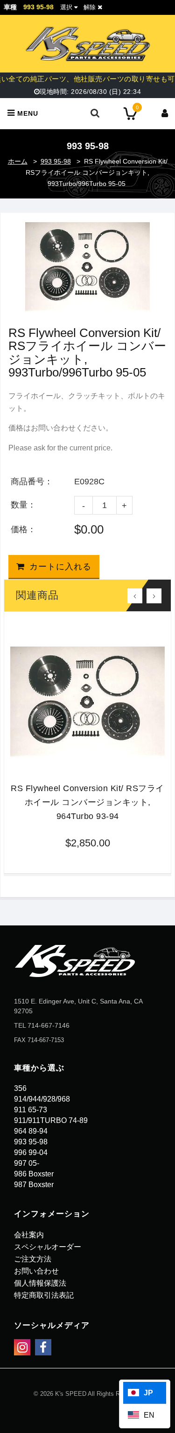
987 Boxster (34, 1185)
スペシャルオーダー (47, 1247)
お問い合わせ (36, 1271)
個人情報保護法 (40, 1283)
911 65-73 (30, 1110)
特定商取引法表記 (44, 1295)
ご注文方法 (32, 1259)
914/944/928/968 (42, 1099)
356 (20, 1088)
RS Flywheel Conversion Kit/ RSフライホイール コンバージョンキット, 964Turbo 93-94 (87, 802)
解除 (91, 7)
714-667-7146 (49, 1025)
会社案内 (29, 1235)
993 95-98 (56, 161)
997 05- (26, 1163)
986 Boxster (34, 1174)
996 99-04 (31, 1152)
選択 (66, 7)
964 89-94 (31, 1131)
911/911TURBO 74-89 (51, 1120)
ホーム (18, 161)
